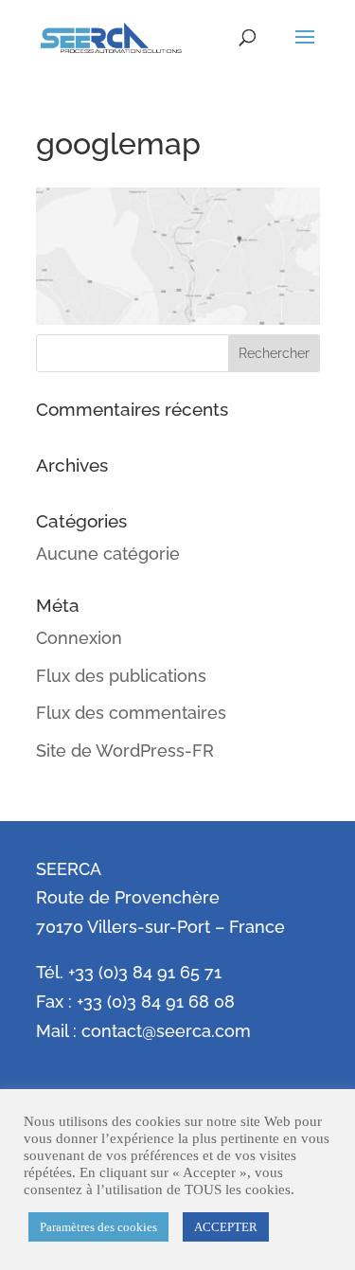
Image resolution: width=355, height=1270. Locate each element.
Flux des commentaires (131, 713)
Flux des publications (121, 676)
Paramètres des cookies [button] (98, 1227)
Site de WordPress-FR (125, 750)
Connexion (79, 638)
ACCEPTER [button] (225, 1227)
